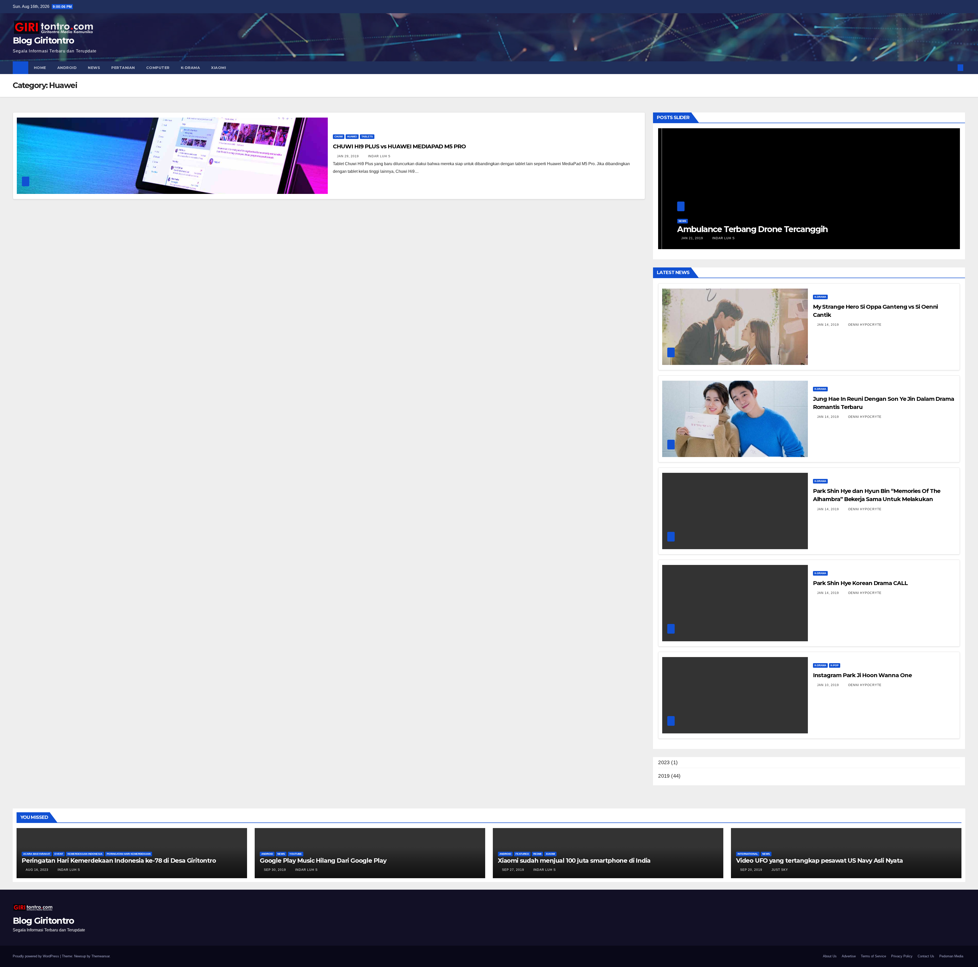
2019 (664, 776)
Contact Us (926, 956)
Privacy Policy (902, 956)
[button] (952, 67)
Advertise (849, 956)
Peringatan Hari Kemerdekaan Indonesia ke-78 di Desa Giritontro (119, 860)
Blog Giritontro (43, 40)
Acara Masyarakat (36, 853)
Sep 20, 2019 (751, 870)
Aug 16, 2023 (37, 870)
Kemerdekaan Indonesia (84, 853)
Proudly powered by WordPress (36, 956)
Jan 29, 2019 (348, 156)
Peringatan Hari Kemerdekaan (129, 853)
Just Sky (779, 870)
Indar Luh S (378, 156)
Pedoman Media (951, 956)
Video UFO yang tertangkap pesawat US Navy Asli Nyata (819, 860)
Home (40, 67)
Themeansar (100, 956)
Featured (522, 853)
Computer (158, 67)
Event (59, 853)
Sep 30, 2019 (275, 870)
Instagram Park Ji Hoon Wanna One (862, 675)
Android (67, 67)
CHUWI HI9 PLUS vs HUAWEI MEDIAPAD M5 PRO (399, 146)
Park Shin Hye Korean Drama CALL (860, 583)
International (748, 853)
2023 (664, 762)
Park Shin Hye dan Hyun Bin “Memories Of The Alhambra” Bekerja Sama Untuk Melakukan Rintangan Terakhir (877, 499)
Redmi (537, 853)
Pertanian (123, 67)
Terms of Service (873, 956)
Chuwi (338, 136)
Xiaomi (218, 67)
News (94, 67)
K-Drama (190, 67)
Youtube (295, 853)
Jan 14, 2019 (828, 324)
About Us (830, 956)
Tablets (367, 136)
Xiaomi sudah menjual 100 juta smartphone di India (574, 860)
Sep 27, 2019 (513, 870)
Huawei (352, 136)
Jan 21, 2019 (949, 238)
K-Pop (835, 665)
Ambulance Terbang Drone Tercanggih (707, 229)
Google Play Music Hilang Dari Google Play (323, 860)
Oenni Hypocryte (864, 324)
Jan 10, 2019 (828, 685)
